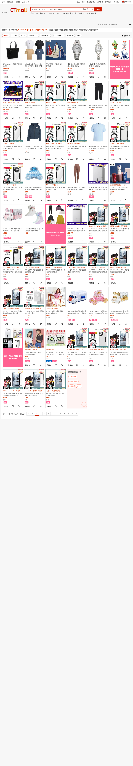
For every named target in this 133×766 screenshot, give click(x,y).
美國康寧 (80, 13)
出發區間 (58, 35)
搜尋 (98, 9)
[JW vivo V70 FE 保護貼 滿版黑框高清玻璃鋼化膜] (56, 256)
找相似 (6, 77)
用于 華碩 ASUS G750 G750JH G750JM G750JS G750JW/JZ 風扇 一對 (55, 353)
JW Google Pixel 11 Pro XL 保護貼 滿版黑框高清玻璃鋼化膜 (76, 353)
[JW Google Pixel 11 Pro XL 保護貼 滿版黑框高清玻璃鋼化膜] (77, 338)
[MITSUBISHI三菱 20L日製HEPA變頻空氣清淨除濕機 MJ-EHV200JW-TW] (77, 214)
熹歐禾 (87, 13)
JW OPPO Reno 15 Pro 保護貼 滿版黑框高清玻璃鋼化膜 (119, 271)
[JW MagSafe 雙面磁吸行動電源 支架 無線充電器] (34, 297)
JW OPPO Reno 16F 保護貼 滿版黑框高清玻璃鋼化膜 (119, 229)
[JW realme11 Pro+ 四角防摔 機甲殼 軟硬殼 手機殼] (13, 173)
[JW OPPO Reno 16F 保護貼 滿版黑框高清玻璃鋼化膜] (120, 214)
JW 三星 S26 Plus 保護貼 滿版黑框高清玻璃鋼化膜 (76, 271)
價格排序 (32, 35)
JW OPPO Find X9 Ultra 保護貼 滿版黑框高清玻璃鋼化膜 (12, 394)
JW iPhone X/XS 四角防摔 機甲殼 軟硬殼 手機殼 (55, 188)
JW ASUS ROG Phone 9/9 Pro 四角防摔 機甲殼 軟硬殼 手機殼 (12, 271)
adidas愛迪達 (74, 381)
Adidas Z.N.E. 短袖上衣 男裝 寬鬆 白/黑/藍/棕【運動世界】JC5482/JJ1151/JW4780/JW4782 (34, 65)
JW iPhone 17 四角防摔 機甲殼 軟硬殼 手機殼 (12, 147)
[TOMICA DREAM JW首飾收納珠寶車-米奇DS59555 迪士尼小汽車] (120, 297)
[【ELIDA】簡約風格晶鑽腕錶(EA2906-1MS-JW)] (77, 50)
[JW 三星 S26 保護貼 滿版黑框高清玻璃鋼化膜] (56, 379)
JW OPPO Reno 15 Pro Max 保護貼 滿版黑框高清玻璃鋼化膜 (98, 271)
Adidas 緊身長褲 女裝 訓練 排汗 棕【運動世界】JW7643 (76, 188)
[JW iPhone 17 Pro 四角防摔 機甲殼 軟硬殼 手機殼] (77, 132)
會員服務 (108, 2)
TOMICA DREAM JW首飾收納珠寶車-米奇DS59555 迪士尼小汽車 (119, 312)
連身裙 (79, 386)
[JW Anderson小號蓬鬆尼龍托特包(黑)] (13, 50)
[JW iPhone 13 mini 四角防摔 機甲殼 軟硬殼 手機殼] (120, 132)
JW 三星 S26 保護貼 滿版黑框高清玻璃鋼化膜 (55, 394)
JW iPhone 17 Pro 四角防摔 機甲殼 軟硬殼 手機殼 (76, 147)
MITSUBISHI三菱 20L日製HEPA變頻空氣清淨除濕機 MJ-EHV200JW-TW (76, 229)
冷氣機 (93, 13)
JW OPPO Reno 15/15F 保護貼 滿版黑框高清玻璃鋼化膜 (12, 312)
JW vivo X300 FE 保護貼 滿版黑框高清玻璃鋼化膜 (34, 394)
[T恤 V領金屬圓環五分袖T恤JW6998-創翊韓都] (34, 338)
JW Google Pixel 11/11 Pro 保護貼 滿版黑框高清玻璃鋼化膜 (98, 229)
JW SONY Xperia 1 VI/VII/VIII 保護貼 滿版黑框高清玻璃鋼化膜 (119, 353)
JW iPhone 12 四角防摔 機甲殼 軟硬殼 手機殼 (119, 106)
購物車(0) (127, 2)
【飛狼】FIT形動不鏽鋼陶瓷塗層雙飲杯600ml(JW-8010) (119, 188)
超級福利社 (91, 2)
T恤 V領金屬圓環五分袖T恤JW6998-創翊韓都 (33, 353)
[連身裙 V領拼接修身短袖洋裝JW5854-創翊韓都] (56, 297)
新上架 (22, 35)
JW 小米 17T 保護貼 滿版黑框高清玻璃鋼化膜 (34, 271)
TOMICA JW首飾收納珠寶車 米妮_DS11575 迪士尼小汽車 (12, 229)
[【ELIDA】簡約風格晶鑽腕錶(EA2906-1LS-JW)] (98, 50)
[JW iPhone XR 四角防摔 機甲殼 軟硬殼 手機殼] (77, 91)
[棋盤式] (126, 24)
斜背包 (72, 386)
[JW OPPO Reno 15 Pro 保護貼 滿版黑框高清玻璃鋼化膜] (120, 256)
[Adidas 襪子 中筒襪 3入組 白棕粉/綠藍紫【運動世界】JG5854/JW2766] (34, 214)
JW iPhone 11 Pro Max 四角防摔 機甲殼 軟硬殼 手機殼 (55, 147)
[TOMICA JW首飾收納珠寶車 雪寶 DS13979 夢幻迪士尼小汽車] (77, 297)
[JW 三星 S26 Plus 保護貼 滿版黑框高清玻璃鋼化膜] (77, 256)
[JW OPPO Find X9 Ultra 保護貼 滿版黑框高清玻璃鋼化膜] (13, 379)
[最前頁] (28, 414)
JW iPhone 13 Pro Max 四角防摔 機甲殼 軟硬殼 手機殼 (98, 353)
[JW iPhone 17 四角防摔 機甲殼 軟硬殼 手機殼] (13, 132)
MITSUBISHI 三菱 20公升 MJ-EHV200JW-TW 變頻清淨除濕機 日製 (98, 188)
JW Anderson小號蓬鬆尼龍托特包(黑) (12, 65)
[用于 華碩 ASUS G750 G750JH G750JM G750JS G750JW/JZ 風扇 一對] (56, 338)
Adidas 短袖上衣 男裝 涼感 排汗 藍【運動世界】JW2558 (98, 147)
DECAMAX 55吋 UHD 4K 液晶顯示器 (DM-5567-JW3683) (12, 106)
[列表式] (130, 24)
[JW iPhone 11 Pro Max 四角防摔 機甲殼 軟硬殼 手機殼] (56, 132)
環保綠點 (10, 2)
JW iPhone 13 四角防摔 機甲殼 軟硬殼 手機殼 (55, 106)
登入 (78, 2)
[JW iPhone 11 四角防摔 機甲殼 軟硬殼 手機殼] (34, 91)
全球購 (18, 2)
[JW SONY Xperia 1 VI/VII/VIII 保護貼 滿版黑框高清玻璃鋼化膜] (120, 338)
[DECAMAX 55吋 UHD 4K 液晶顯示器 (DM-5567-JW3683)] (13, 91)
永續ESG (25, 2)
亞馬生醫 (65, 13)
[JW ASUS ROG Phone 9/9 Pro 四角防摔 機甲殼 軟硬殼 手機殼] (13, 256)
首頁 (3, 2)
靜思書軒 (39, 13)
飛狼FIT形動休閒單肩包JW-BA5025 (54, 65)
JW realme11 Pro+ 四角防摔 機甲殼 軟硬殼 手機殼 (12, 188)
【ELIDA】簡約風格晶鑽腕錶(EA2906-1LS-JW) (97, 65)
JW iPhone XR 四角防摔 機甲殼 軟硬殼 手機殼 (77, 106)
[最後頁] (76, 414)
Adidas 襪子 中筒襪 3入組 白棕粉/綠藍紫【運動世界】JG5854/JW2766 (34, 229)
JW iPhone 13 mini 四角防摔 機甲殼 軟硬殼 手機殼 (119, 147)
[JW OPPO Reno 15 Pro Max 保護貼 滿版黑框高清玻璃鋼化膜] (98, 256)
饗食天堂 (73, 13)
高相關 (5, 35)
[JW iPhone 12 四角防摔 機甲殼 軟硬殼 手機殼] (120, 91)
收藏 (117, 2)
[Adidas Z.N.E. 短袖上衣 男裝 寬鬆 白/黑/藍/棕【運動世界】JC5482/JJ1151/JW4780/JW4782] (34, 50)
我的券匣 (100, 2)
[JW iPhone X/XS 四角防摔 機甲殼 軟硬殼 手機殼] (56, 173)
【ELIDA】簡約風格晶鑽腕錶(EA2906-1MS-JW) (76, 65)
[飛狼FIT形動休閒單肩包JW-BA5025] (56, 50)
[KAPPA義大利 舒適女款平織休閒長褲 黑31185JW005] (98, 91)
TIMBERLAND (49, 13)
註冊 (83, 2)
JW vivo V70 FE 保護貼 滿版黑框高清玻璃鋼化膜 (55, 271)
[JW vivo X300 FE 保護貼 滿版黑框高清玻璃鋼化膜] (34, 379)
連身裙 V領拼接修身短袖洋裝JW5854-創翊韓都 (55, 312)
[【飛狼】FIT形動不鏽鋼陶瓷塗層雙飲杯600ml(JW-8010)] (120, 173)
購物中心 (70, 35)
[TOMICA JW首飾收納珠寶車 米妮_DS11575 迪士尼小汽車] (13, 214)
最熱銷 (14, 35)
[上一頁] (33, 414)
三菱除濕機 (73, 376)
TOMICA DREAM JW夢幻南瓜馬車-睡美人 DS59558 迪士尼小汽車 (98, 312)
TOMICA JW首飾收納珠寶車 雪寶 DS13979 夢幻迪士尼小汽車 (76, 312)
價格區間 (44, 35)
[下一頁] (72, 414)
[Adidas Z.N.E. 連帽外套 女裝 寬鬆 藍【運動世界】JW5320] (34, 132)
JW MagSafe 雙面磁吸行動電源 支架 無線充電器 (34, 312)
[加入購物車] (19, 76)
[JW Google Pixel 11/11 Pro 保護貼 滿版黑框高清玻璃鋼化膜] (98, 214)
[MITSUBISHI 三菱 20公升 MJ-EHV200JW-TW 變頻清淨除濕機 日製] (98, 173)
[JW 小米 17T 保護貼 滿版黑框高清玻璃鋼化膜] (34, 256)
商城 (78, 35)
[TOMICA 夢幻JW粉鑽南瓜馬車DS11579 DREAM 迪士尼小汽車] (34, 173)
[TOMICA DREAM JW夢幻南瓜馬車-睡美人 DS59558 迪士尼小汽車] (98, 297)
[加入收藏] (13, 76)
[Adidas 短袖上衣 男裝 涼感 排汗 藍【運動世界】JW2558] (98, 132)
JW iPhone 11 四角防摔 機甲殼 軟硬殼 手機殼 (34, 106)
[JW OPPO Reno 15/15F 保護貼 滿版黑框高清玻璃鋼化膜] (13, 297)
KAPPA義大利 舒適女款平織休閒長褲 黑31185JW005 (98, 106)
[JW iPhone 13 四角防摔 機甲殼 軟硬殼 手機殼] (56, 91)
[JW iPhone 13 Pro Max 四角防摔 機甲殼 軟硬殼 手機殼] (98, 338)
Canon (58, 13)
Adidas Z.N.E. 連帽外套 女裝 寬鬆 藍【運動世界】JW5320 (33, 147)
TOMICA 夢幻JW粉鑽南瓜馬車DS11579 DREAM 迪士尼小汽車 (34, 188)
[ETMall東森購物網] (19, 10)
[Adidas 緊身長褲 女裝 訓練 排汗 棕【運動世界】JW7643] (77, 173)
